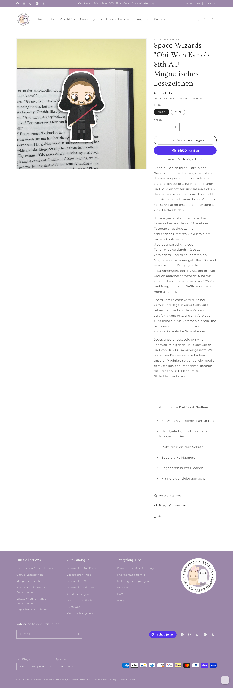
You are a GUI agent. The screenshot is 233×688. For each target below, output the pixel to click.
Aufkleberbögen (78, 594)
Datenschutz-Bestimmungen (137, 568)
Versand (158, 98)
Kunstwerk (74, 606)
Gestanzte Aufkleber (80, 600)
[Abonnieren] (78, 634)
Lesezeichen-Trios (79, 574)
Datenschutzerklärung (104, 679)
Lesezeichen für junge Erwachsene (31, 601)
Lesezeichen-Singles (80, 587)
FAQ (120, 594)
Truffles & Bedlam (35, 679)
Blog (120, 600)
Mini (178, 111)
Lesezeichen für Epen (81, 568)
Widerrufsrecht (80, 679)
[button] (68, 19)
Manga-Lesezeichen (29, 581)
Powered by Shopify (57, 679)
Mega (161, 111)
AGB (122, 679)
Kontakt (122, 587)
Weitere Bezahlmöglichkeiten (185, 159)
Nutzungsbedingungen (133, 581)
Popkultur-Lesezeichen (32, 609)
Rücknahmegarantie (131, 574)
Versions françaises (80, 613)
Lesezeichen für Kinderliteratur (37, 568)
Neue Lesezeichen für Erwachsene (31, 590)
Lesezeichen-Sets (78, 581)
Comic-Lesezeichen (29, 574)
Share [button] (161, 516)
